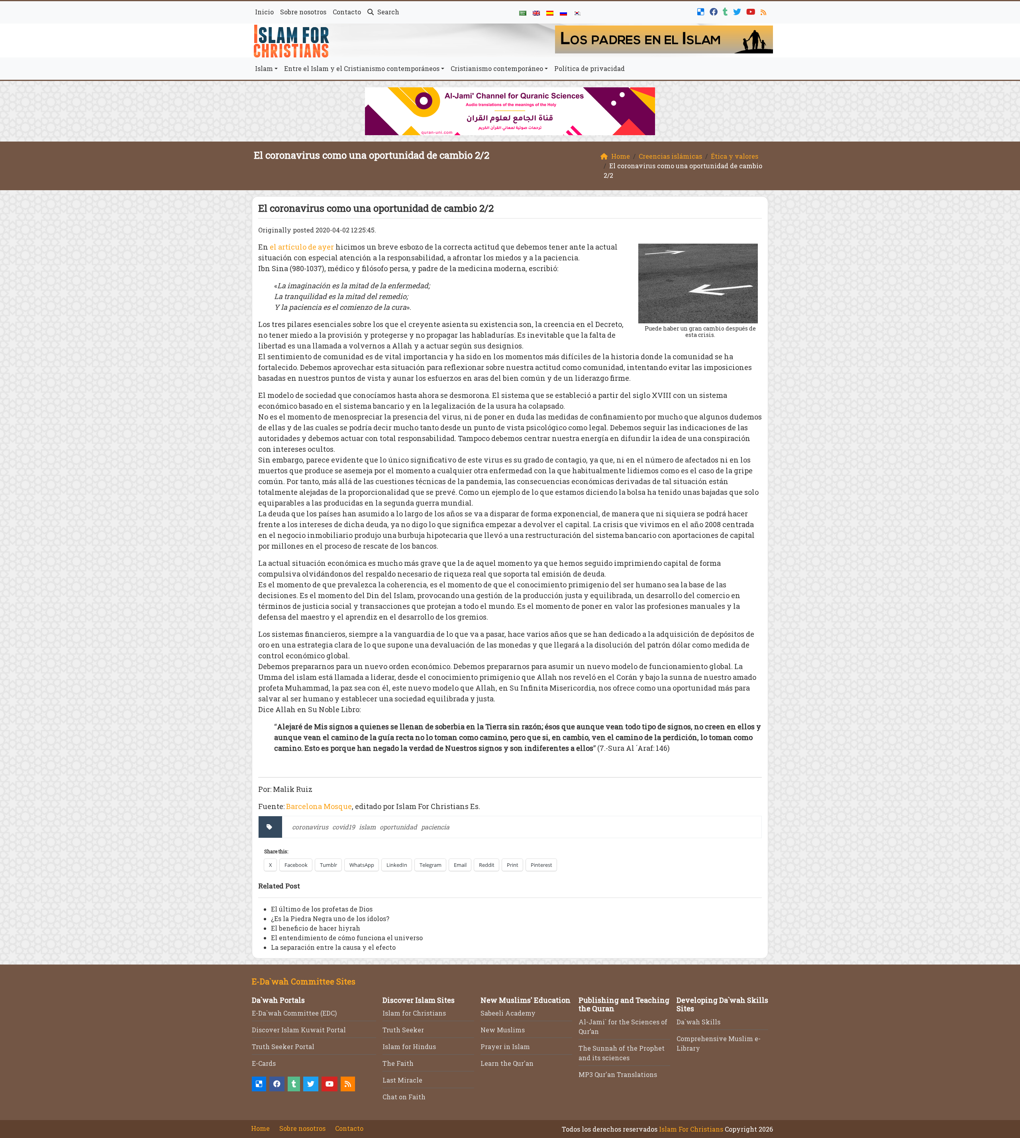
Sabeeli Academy (508, 1013)
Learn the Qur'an (507, 1063)
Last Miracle (402, 1080)
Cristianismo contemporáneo (497, 68)
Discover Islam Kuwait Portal (299, 1030)
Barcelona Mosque (319, 806)
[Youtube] (751, 11)
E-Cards (264, 1063)
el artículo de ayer (302, 247)
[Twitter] (738, 11)
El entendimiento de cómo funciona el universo (347, 937)
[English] (536, 12)
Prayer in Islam (505, 1046)
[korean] (577, 12)
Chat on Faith (404, 1097)
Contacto (347, 12)
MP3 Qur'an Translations (618, 1074)
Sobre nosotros (303, 12)
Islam (264, 68)
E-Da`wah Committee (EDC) (294, 1013)
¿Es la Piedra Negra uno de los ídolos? (330, 918)
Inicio (264, 12)
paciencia (435, 827)
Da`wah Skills (698, 1022)
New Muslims (503, 1030)
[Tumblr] (726, 11)
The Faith (398, 1063)
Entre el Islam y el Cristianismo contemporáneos (361, 68)
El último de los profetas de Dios (322, 909)
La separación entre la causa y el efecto (333, 947)
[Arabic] (523, 12)
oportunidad (398, 827)
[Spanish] (550, 12)
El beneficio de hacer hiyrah (315, 928)
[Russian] (563, 12)
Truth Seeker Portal (283, 1046)
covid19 (343, 827)
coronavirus (310, 827)
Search (387, 12)
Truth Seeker (403, 1030)
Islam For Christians (691, 1129)
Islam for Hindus (409, 1046)
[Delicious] (701, 11)
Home (260, 1128)
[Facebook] (715, 11)
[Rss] (764, 11)
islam (367, 827)
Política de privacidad (589, 68)
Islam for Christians (414, 1013)
